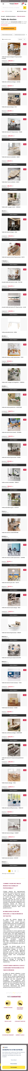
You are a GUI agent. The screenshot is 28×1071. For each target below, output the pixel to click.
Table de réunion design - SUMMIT (10, 833)
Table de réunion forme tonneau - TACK (11, 682)
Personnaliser (13, 1063)
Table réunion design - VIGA (9, 783)
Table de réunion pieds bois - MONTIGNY (12, 407)
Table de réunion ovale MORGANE (10, 532)
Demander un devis (8, 28)
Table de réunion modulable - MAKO (11, 157)
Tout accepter (14, 1067)
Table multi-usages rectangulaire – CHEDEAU (13, 382)
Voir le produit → (14, 64)
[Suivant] (25, 35)
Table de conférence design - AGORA (11, 82)
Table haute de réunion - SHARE (9, 707)
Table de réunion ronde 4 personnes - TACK (12, 357)
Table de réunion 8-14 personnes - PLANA (12, 132)
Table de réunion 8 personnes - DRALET (11, 632)
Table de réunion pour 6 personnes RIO (11, 657)
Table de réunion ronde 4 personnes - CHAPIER (13, 557)
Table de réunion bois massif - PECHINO (11, 432)
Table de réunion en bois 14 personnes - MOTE (13, 257)
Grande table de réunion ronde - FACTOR (12, 282)
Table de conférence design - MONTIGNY (12, 732)
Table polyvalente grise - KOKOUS (10, 507)
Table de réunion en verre (20, 34)
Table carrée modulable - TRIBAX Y (10, 482)
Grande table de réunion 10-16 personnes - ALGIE (14, 307)
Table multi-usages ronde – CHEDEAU (11, 207)
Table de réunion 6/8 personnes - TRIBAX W (12, 808)
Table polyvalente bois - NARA (9, 332)
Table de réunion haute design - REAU (11, 607)
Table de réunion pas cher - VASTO (10, 582)
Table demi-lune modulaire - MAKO (10, 182)
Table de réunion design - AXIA (9, 232)
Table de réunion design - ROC (9, 107)
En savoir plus (4, 25)
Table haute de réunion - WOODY (10, 858)
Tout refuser (14, 1060)
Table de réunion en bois (7, 34)
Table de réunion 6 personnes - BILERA (11, 457)
